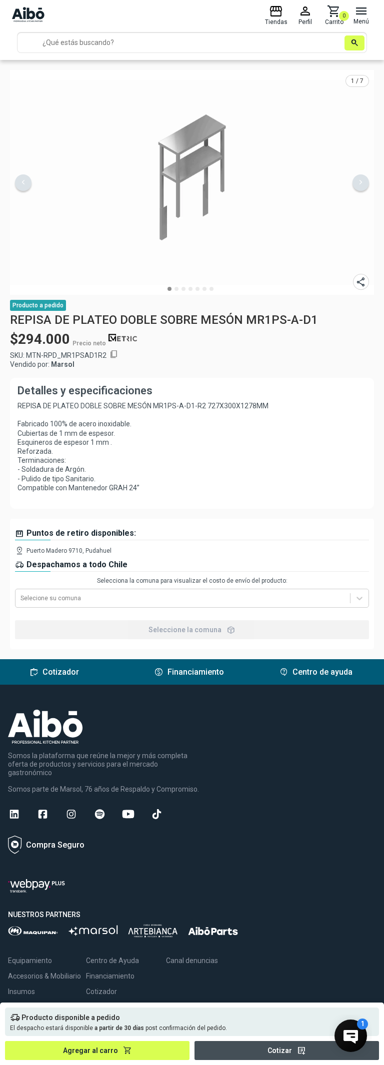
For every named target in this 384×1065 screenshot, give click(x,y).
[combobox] (21, 598)
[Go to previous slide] (23, 182)
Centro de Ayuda (112, 961)
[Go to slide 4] (190, 289)
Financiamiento (110, 976)
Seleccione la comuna (192, 629)
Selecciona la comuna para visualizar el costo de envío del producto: (192, 581)
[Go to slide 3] (184, 289)
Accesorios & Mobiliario (44, 976)
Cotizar (287, 1050)
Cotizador (101, 992)
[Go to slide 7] (212, 289)
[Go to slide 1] (170, 289)
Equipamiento (30, 961)
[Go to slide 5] (198, 289)
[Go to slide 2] (176, 289)
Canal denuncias (192, 961)
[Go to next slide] (360, 182)
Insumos (21, 992)
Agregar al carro (97, 1050)
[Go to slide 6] (204, 289)
